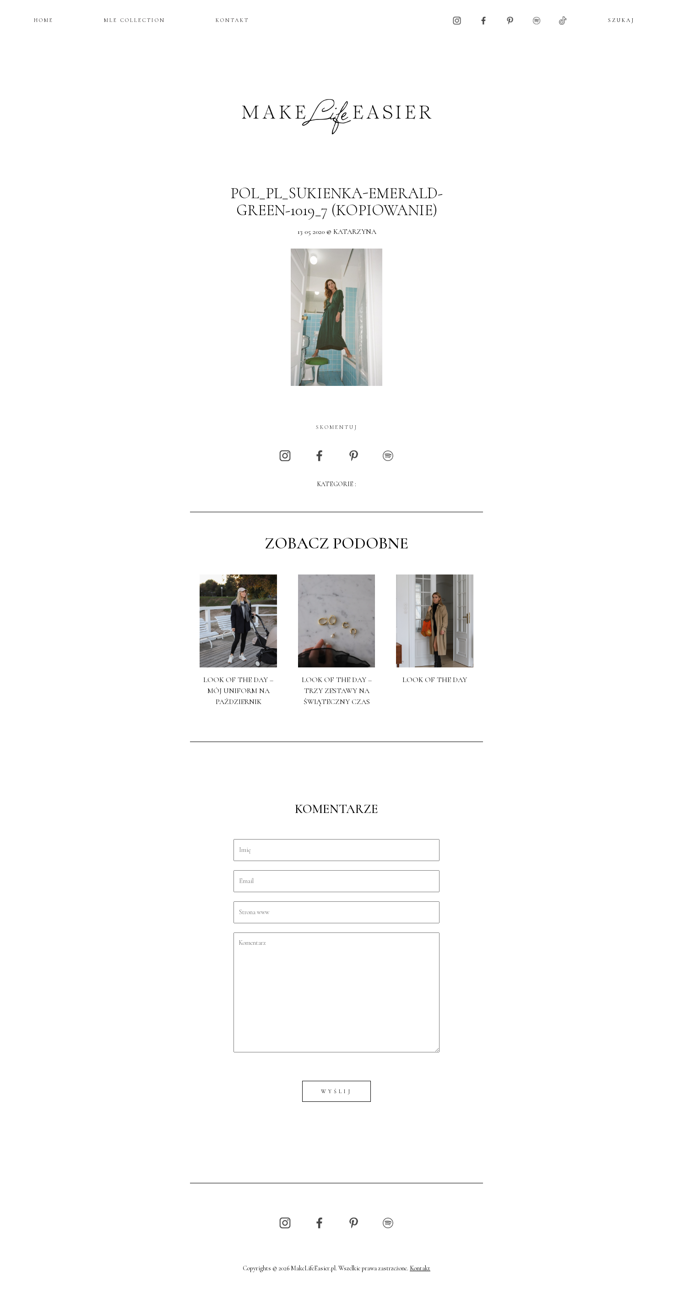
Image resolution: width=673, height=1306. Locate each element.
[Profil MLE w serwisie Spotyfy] (536, 20)
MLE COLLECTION (134, 20)
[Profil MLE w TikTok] (562, 20)
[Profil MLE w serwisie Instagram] (457, 20)
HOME (44, 20)
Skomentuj (337, 427)
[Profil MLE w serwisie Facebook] (483, 20)
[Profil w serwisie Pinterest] (510, 20)
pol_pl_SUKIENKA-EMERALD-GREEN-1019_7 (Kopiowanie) (336, 202)
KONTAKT (232, 20)
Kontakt (420, 1268)
